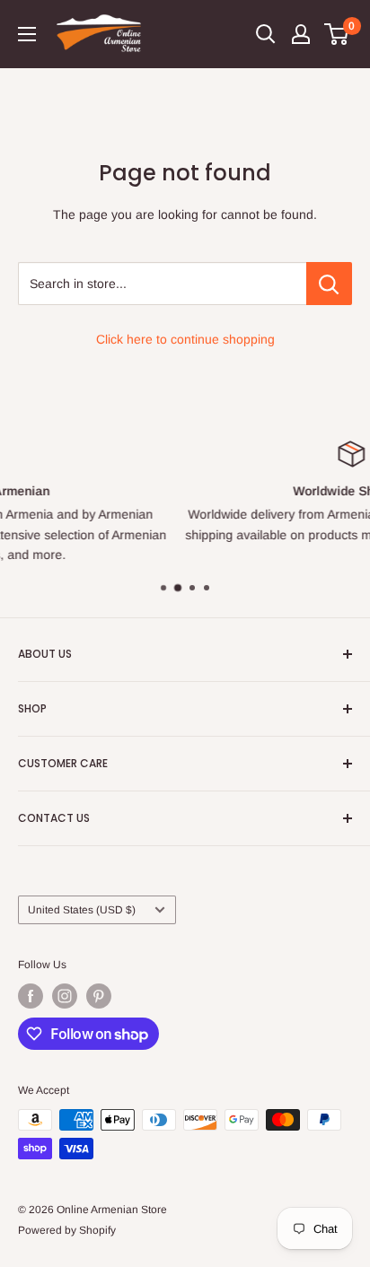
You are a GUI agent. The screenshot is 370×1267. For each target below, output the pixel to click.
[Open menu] (27, 34)
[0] (337, 34)
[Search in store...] (329, 283)
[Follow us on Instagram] (64, 996)
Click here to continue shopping (185, 339)
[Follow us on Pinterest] (98, 996)
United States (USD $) (82, 910)
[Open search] (266, 34)
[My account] (301, 34)
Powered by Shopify (67, 1230)
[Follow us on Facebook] (30, 996)
